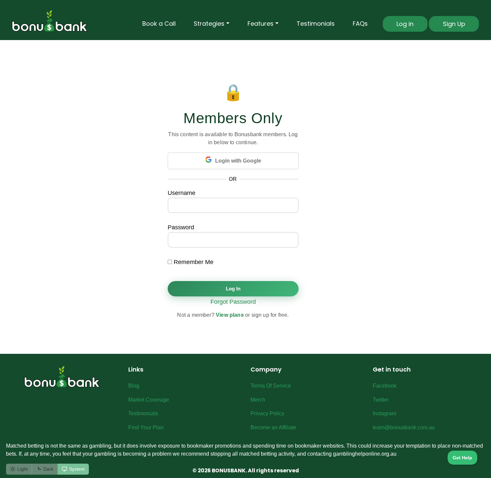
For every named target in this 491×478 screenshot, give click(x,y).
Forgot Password (233, 301)
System (77, 469)
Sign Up (454, 24)
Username (181, 193)
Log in (405, 24)
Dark (48, 469)
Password (181, 227)
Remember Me (192, 262)
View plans (230, 315)
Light (22, 469)
